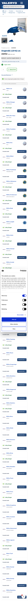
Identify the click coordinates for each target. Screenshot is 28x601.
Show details (20, 314)
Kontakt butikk (6, 97)
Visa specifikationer (6, 75)
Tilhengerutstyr (11, 12)
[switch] (24, 300)
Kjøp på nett (13, 69)
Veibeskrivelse (22, 97)
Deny (14, 329)
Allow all (14, 319)
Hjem (5, 11)
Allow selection (14, 324)
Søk (22, 13)
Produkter (11, 11)
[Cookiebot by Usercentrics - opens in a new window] (20, 271)
